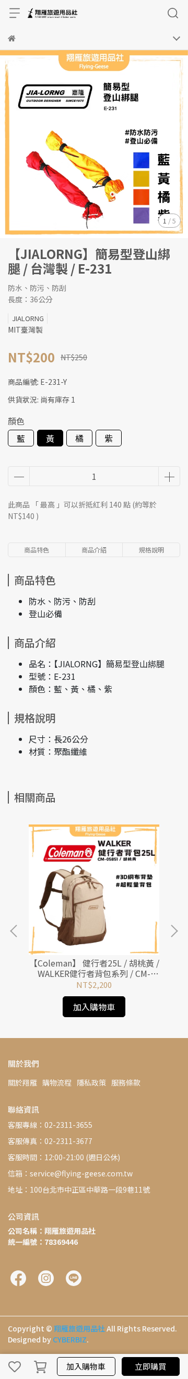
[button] (174, 931)
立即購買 (150, 1366)
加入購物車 (85, 1366)
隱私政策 (91, 1082)
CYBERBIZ (70, 1339)
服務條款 (125, 1082)
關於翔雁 (22, 1082)
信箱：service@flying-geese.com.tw (70, 1173)
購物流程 (57, 1082)
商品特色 (36, 549)
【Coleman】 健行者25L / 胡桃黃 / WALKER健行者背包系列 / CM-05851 (94, 968)
